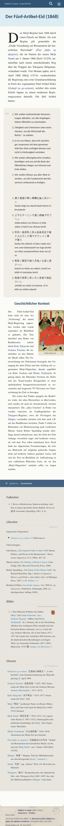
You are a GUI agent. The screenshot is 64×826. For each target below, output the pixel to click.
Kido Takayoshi (15, 695)
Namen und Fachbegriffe (48, 666)
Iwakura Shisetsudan (20, 690)
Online (32, 580)
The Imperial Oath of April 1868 (33, 550)
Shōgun (11, 755)
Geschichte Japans (31, 584)
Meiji (13, 615)
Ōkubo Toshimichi (16, 731)
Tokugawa (12, 772)
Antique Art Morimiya (39, 646)
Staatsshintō (21, 484)
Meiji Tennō (13, 715)
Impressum (22, 813)
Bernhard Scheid (38, 819)
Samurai (41, 758)
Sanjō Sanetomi (29, 615)
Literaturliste (55, 527)
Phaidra (32, 813)
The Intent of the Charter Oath (37, 569)
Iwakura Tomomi (18, 618)
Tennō (10, 764)
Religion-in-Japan (25, 810)
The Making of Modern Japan (33, 561)
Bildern (51, 606)
